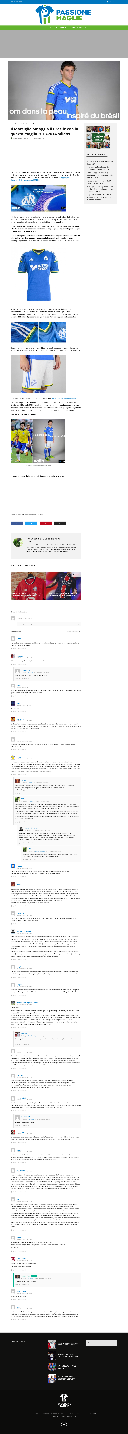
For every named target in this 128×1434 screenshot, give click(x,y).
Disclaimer (58, 1413)
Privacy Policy (89, 1413)
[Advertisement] (64, 44)
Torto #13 (20, 757)
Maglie (45, 28)
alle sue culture (31, 222)
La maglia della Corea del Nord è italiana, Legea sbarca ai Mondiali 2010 (100, 189)
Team (13, 2)
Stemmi (72, 28)
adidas (13, 515)
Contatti (19, 2)
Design (63, 28)
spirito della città (70, 219)
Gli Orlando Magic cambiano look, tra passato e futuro (66, 1378)
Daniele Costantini (32, 828)
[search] (114, 1343)
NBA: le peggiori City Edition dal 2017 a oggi (68, 1355)
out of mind (31, 1119)
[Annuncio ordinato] (26, 624)
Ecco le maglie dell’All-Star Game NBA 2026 (68, 1344)
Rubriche (81, 28)
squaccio (30, 672)
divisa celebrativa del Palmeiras (64, 398)
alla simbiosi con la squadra (51, 222)
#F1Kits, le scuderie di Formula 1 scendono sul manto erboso (99, 197)
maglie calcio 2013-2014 (30, 515)
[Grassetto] (18, 624)
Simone (19, 866)
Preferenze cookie (18, 1341)
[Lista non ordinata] (29, 624)
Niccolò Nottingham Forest (35, 1036)
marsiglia (41, 515)
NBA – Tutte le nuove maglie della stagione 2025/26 (67, 1366)
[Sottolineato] (24, 624)
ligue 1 (19, 515)
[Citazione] (31, 624)
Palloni (54, 28)
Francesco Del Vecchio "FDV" (22, 138)
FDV (33, 830)
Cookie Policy (73, 1413)
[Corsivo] (21, 624)
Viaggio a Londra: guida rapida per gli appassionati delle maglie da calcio (99, 175)
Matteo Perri (25, 1276)
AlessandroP (21, 1259)
